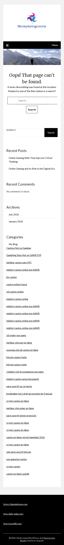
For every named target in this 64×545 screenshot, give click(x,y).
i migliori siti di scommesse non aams (25, 371)
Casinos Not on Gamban (18, 248)
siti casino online (15, 291)
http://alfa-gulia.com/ (13, 514)
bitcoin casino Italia (16, 357)
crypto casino (13, 466)
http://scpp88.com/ (12, 523)
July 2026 (14, 214)
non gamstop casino (16, 459)
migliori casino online (17, 299)
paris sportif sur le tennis (19, 386)
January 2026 (16, 221)
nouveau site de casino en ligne (22, 350)
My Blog (13, 244)
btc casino (11, 277)
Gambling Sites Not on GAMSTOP (23, 255)
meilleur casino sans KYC (19, 262)
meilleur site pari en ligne (19, 342)
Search (10, 130)
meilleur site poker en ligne (20, 408)
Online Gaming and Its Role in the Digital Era (32, 168)
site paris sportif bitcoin (18, 452)
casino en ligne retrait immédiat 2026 (25, 437)
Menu (55, 45)
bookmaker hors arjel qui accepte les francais (29, 393)
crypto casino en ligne (17, 401)
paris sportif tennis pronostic (21, 415)
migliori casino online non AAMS (23, 269)
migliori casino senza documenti (22, 379)
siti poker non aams (16, 335)
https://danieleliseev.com (15, 504)
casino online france (16, 284)
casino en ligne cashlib (17, 473)
